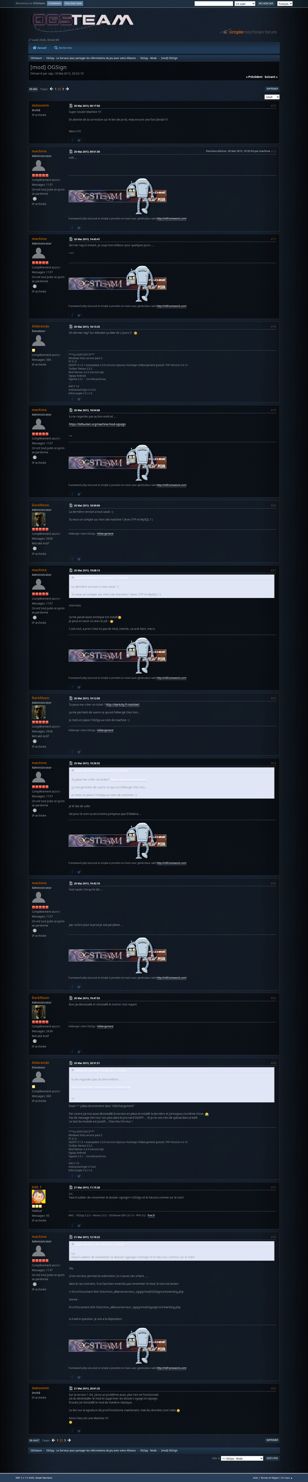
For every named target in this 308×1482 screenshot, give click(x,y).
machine (39, 151)
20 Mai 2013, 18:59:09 (87, 505)
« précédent (254, 77)
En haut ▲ (287, 1477)
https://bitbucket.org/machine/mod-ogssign (97, 424)
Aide (255, 1477)
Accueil (42, 48)
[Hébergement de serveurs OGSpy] (35, 548)
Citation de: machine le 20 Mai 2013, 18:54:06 (101, 1070)
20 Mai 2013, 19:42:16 (87, 883)
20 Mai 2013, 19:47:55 (87, 998)
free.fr (151, 1215)
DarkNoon (40, 505)
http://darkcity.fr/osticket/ (123, 704)
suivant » (271, 77)
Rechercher (65, 48)
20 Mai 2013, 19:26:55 (87, 763)
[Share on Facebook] (72, 140)
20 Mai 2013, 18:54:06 (87, 410)
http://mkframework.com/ (171, 218)
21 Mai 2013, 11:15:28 (87, 1187)
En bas (33, 89)
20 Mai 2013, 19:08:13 (87, 570)
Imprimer (272, 88)
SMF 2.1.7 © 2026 (25, 1478)
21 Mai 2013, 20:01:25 (87, 1388)
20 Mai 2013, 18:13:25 (87, 326)
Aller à (216, 1458)
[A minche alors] (35, 199)
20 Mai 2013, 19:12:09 (87, 698)
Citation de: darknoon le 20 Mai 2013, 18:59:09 (101, 578)
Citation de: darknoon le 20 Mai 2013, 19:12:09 (101, 770)
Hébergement (105, 533)
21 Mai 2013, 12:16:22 (87, 1237)
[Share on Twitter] (79, 140)
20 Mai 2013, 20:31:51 (87, 1063)
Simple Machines (43, 1478)
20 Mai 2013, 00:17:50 (87, 106)
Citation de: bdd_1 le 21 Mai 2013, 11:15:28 (99, 1244)
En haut (34, 1440)
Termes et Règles (270, 1477)
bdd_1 (36, 1187)
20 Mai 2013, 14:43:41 (87, 239)
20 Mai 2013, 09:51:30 (87, 151)
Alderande (40, 326)
